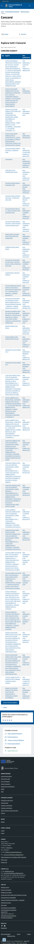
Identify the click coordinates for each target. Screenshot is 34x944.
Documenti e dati (5, 779)
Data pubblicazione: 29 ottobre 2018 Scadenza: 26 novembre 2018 (26, 558)
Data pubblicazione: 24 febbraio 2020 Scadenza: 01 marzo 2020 (26, 277)
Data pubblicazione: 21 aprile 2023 (26, 91)
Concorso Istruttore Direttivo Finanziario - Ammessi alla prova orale (12, 198)
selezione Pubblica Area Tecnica (11, 327)
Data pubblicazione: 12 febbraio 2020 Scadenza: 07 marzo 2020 (26, 213)
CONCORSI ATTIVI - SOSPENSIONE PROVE (11, 171)
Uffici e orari (4, 860)
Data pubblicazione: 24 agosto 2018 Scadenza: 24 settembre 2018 (26, 597)
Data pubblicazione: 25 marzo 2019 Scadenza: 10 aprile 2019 (26, 341)
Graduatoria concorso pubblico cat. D (13, 351)
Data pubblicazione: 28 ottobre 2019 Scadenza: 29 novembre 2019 (26, 317)
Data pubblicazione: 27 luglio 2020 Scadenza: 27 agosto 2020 (26, 152)
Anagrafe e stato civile (7, 800)
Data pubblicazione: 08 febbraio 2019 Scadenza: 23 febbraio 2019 (26, 354)
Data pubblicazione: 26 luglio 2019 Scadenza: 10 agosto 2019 (26, 330)
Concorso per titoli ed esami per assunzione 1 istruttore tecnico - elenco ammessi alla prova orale (13, 263)
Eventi (2, 833)
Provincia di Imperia (6, 890)
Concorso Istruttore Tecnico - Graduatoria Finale (12, 184)
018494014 (9, 848)
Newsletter (4, 928)
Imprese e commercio (6, 808)
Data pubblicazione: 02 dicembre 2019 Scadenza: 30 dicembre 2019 (26, 290)
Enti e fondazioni (5, 781)
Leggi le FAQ (4, 912)
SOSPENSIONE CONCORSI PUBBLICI (12, 274)
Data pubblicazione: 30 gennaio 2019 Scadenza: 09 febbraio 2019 (26, 425)
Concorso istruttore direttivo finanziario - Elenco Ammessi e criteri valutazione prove (13, 223)
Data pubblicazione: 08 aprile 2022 (26, 135)
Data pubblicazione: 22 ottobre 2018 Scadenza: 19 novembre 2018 (26, 578)
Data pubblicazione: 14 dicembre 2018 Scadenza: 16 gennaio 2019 (26, 468)
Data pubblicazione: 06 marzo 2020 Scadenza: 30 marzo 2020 (26, 188)
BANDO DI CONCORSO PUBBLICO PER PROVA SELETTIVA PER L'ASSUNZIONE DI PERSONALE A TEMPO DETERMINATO (11, 693)
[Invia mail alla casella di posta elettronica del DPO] (9, 871)
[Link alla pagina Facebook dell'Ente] (2, 926)
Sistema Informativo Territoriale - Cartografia (12, 900)
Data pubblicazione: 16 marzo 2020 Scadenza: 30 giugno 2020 (26, 175)
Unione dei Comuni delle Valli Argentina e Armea (13, 895)
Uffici (2, 792)
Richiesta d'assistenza (6, 918)
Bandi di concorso (25, 12)
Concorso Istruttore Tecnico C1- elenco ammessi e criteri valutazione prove (12, 210)
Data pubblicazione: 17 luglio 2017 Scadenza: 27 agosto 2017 (26, 681)
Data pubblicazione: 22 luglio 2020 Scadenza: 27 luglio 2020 (26, 163)
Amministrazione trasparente (12, 12)
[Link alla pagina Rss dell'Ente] (5, 926)
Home (2, 12)
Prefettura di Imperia (6, 892)
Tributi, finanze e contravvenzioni (9, 811)
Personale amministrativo (7, 786)
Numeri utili (4, 862)
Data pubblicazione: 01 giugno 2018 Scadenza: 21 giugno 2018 (26, 659)
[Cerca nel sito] (29, 6)
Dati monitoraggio (5, 934)
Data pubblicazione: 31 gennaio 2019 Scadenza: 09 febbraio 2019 (26, 402)
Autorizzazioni (4, 803)
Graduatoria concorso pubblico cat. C (13, 363)
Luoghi (2, 831)
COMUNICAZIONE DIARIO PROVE (12, 248)
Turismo (3, 813)
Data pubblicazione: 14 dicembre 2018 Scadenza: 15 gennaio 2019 (26, 514)
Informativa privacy (6, 903)
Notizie (3, 822)
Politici (2, 789)
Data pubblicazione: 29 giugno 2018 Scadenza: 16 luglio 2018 (26, 637)
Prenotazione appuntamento (8, 916)
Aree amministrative (6, 776)
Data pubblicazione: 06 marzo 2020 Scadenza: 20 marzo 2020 (26, 200)
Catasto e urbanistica (6, 805)
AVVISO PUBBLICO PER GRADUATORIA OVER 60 (12, 338)
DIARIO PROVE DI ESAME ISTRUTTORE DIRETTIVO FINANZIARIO (12, 236)
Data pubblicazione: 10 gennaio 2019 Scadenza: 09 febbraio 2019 (26, 445)
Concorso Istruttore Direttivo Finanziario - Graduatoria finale (12, 150)
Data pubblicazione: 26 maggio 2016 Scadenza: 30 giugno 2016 (26, 693)
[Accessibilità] (4, 940)
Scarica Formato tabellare (10, 703)
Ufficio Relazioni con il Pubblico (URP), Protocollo (13, 857)
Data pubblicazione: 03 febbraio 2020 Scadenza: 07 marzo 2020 (26, 239)
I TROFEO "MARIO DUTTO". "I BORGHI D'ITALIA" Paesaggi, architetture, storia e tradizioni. (13, 680)
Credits (29, 934)
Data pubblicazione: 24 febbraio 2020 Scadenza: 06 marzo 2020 (26, 264)
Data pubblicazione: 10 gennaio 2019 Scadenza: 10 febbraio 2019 (26, 380)
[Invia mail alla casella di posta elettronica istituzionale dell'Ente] (13, 852)
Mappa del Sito (11, 936)
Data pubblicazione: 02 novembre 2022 (26, 112)
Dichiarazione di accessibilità (8, 898)
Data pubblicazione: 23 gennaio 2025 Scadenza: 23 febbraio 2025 (26, 65)
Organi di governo (5, 784)
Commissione (8, 159)
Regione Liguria (5, 1)
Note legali (4, 905)
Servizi (18, 934)
